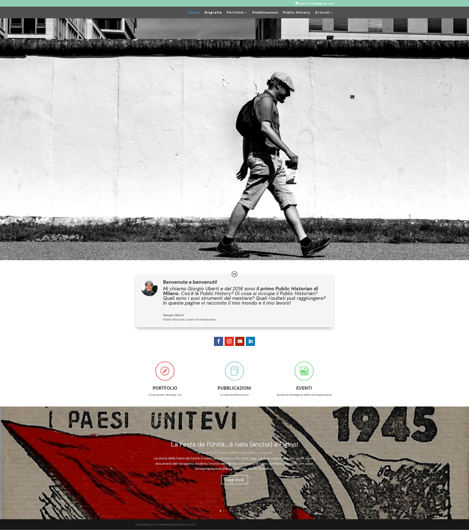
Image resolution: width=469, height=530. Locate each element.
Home (194, 13)
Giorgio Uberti (209, 452)
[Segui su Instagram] (229, 341)
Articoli (322, 13)
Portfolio (235, 13)
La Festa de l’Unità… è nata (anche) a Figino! (234, 444)
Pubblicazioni (265, 13)
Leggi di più (234, 479)
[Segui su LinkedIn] (250, 341)
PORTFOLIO (165, 388)
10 (248, 511)
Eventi (304, 388)
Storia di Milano (247, 452)
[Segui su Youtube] (239, 341)
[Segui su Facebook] (218, 341)
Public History (296, 13)
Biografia (213, 13)
